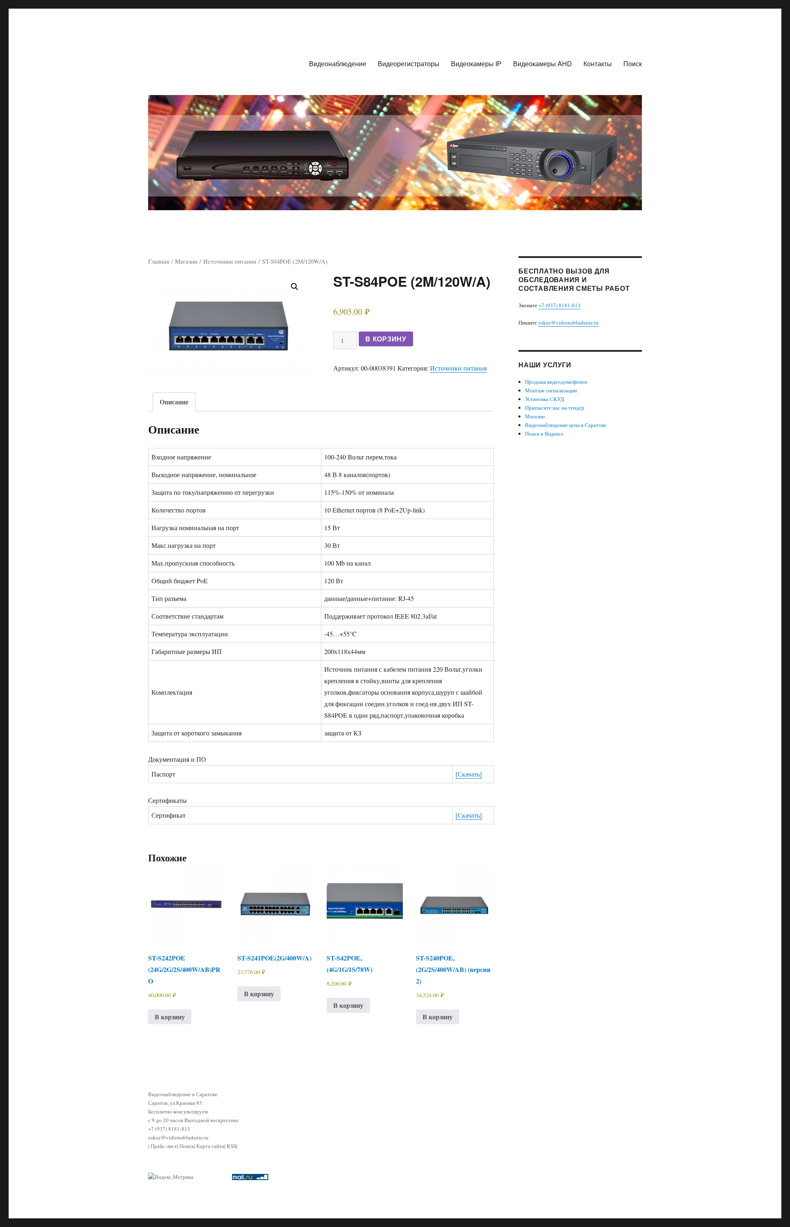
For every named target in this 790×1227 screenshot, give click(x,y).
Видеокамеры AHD (542, 63)
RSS (231, 1146)
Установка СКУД (544, 399)
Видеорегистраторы (408, 63)
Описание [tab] (174, 401)
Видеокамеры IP (476, 63)
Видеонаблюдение (337, 63)
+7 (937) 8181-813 (560, 305)
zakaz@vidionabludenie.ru (568, 322)
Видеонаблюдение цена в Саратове (565, 425)
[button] (294, 286)
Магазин (186, 261)
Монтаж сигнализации (551, 390)
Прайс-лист (164, 1146)
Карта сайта (210, 1146)
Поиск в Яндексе (544, 433)
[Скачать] (468, 774)
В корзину (386, 338)
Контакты (597, 63)
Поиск (632, 63)
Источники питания (229, 261)
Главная (158, 261)
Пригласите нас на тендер (554, 407)
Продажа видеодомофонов (556, 381)
